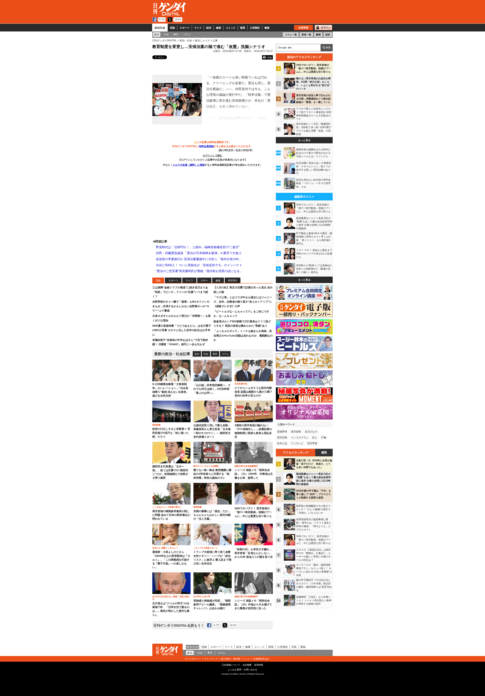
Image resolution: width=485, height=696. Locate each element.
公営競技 (255, 27)
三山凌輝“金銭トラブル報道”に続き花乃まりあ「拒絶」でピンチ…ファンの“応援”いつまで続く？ (180, 292)
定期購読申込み (261, 659)
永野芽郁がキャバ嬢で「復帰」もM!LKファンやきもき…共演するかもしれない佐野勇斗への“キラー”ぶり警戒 (181, 306)
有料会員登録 (206, 146)
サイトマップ (211, 659)
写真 (294, 646)
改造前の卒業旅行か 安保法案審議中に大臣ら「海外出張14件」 (199, 259)
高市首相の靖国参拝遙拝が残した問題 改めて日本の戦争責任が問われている (171, 515)
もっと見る (304, 140)
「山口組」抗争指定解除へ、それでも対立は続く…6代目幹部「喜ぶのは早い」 (212, 389)
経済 (208, 27)
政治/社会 (160, 27)
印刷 (269, 57)
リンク (246, 659)
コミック (230, 27)
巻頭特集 (156, 425)
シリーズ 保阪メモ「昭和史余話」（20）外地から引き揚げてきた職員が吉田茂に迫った (253, 604)
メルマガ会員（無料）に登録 (189, 164)
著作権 (236, 659)
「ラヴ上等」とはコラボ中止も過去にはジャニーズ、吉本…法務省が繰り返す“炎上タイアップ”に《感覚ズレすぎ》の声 (243, 302)
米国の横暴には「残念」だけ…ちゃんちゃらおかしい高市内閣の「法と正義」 (212, 515)
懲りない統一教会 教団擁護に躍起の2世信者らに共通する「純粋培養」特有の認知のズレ (212, 474)
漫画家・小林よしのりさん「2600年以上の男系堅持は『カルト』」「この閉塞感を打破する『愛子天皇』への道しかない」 (171, 560)
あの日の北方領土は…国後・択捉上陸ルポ (171, 597)
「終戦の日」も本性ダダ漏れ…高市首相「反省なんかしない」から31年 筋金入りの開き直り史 (254, 553)
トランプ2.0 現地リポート (205, 548)
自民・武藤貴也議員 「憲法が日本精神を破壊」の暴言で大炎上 (199, 253)
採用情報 (258, 665)
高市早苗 (312, 443)
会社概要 (247, 665)
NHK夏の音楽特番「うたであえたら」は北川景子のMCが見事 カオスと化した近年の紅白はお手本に (181, 330)
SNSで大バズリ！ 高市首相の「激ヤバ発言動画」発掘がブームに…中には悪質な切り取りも (253, 512)
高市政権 (296, 431)
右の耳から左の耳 (201, 596)
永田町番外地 (241, 384)
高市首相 (282, 437)
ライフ (198, 27)
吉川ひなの (311, 431)
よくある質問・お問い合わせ (242, 669)
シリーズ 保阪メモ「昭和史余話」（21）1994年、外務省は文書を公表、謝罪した (254, 474)
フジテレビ (297, 443)
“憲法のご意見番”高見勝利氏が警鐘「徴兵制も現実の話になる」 (199, 271)
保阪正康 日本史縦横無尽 (246, 466)
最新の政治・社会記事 (172, 354)
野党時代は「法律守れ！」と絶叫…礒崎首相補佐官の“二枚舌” (198, 247)
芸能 (172, 27)
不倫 (323, 437)
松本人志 (282, 443)
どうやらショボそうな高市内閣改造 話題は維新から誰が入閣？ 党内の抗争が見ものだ (253, 392)
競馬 (242, 27)
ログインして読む (212, 155)
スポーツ (184, 27)
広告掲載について (231, 665)
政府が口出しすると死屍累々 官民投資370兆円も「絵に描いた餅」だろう (171, 433)
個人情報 (225, 659)
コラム (225, 354)
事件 (215, 354)
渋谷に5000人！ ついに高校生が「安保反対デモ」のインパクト (199, 265)
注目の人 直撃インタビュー (165, 548)
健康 (218, 27)
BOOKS (232, 280)
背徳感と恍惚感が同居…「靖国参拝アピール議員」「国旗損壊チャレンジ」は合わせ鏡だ (212, 604)
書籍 (266, 27)
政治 (197, 354)
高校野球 (282, 431)
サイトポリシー (193, 659)
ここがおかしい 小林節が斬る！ (167, 507)
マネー (204, 280)
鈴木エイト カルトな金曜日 (206, 466)
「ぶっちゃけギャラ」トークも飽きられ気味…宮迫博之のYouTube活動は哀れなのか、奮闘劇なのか (243, 335)
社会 (206, 354)
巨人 (314, 437)
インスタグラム (299, 437)
